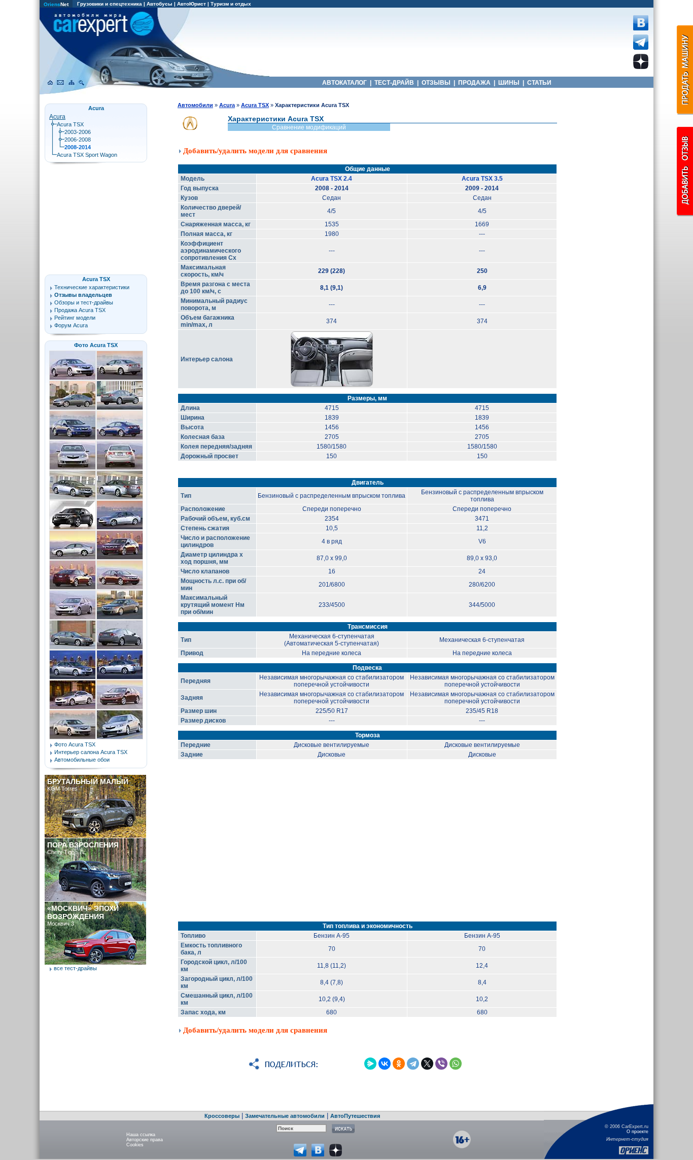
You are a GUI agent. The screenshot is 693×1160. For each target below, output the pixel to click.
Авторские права (144, 1139)
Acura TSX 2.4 (331, 178)
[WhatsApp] (455, 1063)
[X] (427, 1063)
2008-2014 (77, 147)
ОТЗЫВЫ (436, 82)
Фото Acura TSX (96, 345)
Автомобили (195, 105)
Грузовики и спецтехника (109, 4)
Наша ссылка (140, 1134)
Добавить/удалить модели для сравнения (255, 151)
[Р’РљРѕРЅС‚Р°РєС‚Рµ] (384, 1063)
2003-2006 (77, 132)
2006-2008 (77, 140)
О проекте (637, 1131)
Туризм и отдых (231, 4)
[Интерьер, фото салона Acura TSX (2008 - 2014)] (331, 385)
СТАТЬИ (539, 82)
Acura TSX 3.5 (482, 178)
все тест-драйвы (75, 968)
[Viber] (441, 1063)
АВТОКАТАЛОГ (344, 82)
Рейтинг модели (74, 318)
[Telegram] (413, 1063)
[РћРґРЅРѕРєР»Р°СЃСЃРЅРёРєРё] (399, 1063)
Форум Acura (71, 325)
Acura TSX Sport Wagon (87, 155)
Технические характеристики (91, 287)
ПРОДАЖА (474, 82)
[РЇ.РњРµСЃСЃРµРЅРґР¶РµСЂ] (370, 1063)
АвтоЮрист (191, 4)
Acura (57, 116)
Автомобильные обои (82, 760)
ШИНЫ (509, 82)
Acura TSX (70, 124)
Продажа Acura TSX (80, 310)
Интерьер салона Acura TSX (90, 752)
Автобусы (159, 4)
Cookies (135, 1144)
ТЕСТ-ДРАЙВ (394, 82)
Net (56, 4)
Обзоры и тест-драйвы (83, 302)
